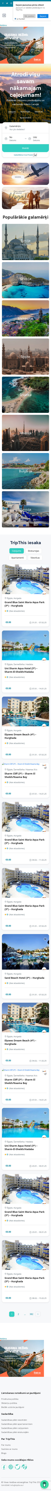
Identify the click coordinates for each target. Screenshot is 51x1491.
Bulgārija (25, 471)
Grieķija (25, 278)
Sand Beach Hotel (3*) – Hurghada (24, 977)
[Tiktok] (24, 1467)
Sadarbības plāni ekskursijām (15, 1432)
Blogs (3, 1453)
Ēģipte (25, 356)
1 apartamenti (25, 283)
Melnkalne (25, 318)
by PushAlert (21, 19)
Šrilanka (25, 395)
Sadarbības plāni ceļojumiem (14, 1428)
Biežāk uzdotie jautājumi (12, 1407)
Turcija (25, 240)
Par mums (6, 1445)
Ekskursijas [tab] (25, 111)
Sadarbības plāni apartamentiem (16, 1424)
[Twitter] (17, 1467)
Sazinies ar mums (9, 1449)
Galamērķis (15, 126)
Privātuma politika (9, 1399)
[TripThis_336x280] (22, 45)
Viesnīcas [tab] (39, 111)
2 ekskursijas (25, 244)
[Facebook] (4, 1467)
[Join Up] (44, 594)
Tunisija (25, 509)
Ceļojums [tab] (16, 550)
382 (31, 1314)
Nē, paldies (29, 16)
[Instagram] (10, 1467)
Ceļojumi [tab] (12, 111)
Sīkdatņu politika (9, 1403)
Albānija (25, 433)
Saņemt (43, 16)
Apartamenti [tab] (25, 117)
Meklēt (25, 148)
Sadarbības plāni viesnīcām (14, 1420)
